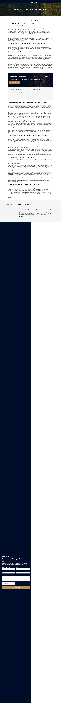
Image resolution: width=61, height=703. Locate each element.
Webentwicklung (19, 92)
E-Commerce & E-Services (37, 92)
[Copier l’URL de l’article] (37, 20)
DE (53, 2)
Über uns (33, 2)
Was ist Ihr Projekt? (5, 574)
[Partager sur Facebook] (33, 20)
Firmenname (18, 571)
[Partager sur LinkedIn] (32, 20)
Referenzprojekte (27, 2)
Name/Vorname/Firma (6, 567)
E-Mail (17, 567)
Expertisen (19, 2)
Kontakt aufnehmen (15, 587)
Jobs (50, 2)
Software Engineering (20, 89)
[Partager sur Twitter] (30, 20)
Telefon (3, 571)
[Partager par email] (35, 20)
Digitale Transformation (37, 89)
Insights (38, 2)
